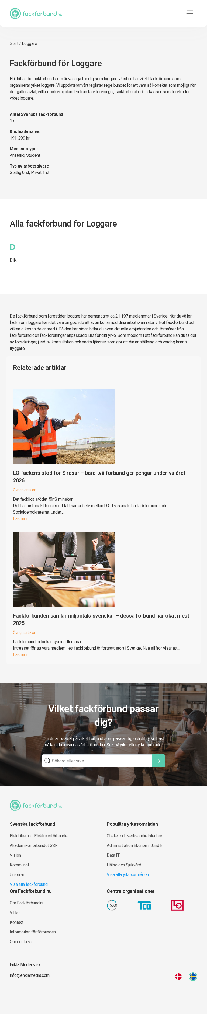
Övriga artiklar (24, 490)
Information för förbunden (33, 932)
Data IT (113, 855)
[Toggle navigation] (189, 13)
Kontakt (16, 922)
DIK (13, 260)
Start (14, 43)
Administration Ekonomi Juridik (134, 845)
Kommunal (19, 864)
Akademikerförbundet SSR (34, 845)
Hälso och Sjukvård (124, 864)
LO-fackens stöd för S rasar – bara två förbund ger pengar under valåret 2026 (99, 477)
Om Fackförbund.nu (27, 902)
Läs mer (20, 518)
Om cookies (21, 941)
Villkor (15, 912)
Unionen (17, 874)
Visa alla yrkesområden (128, 874)
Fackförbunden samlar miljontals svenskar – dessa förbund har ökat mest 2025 (101, 619)
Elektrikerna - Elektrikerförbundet (39, 835)
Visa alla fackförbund (28, 884)
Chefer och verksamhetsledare (134, 835)
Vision (15, 855)
